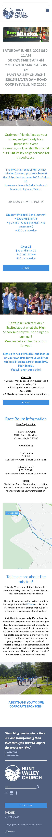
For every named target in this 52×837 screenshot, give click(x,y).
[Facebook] (16, 793)
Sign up (26, 268)
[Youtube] (6, 793)
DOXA (30, 604)
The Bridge (13, 755)
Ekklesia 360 (10, 831)
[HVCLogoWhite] (26, 773)
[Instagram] (11, 793)
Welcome (12, 752)
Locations (26, 805)
